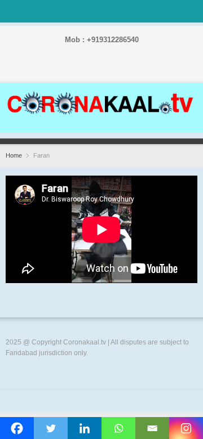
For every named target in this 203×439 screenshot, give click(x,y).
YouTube (122, 68)
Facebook (67, 68)
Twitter (85, 68)
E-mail (140, 68)
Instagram (104, 68)
